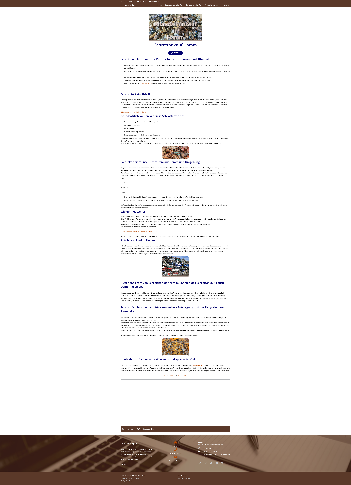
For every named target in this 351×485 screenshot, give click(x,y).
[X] (222, 463)
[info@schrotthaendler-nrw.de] (200, 445)
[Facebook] (200, 463)
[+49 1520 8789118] (200, 448)
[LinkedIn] (216, 463)
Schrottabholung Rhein (184, 478)
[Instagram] (205, 463)
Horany (131, 481)
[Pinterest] (211, 463)
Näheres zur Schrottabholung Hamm (133, 112)
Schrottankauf (182, 375)
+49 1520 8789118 (208, 448)
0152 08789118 (147, 84)
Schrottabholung (169, 375)
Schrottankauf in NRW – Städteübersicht (138, 429)
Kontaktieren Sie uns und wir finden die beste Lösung (139, 231)
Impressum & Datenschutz (130, 478)
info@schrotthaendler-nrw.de (212, 445)
